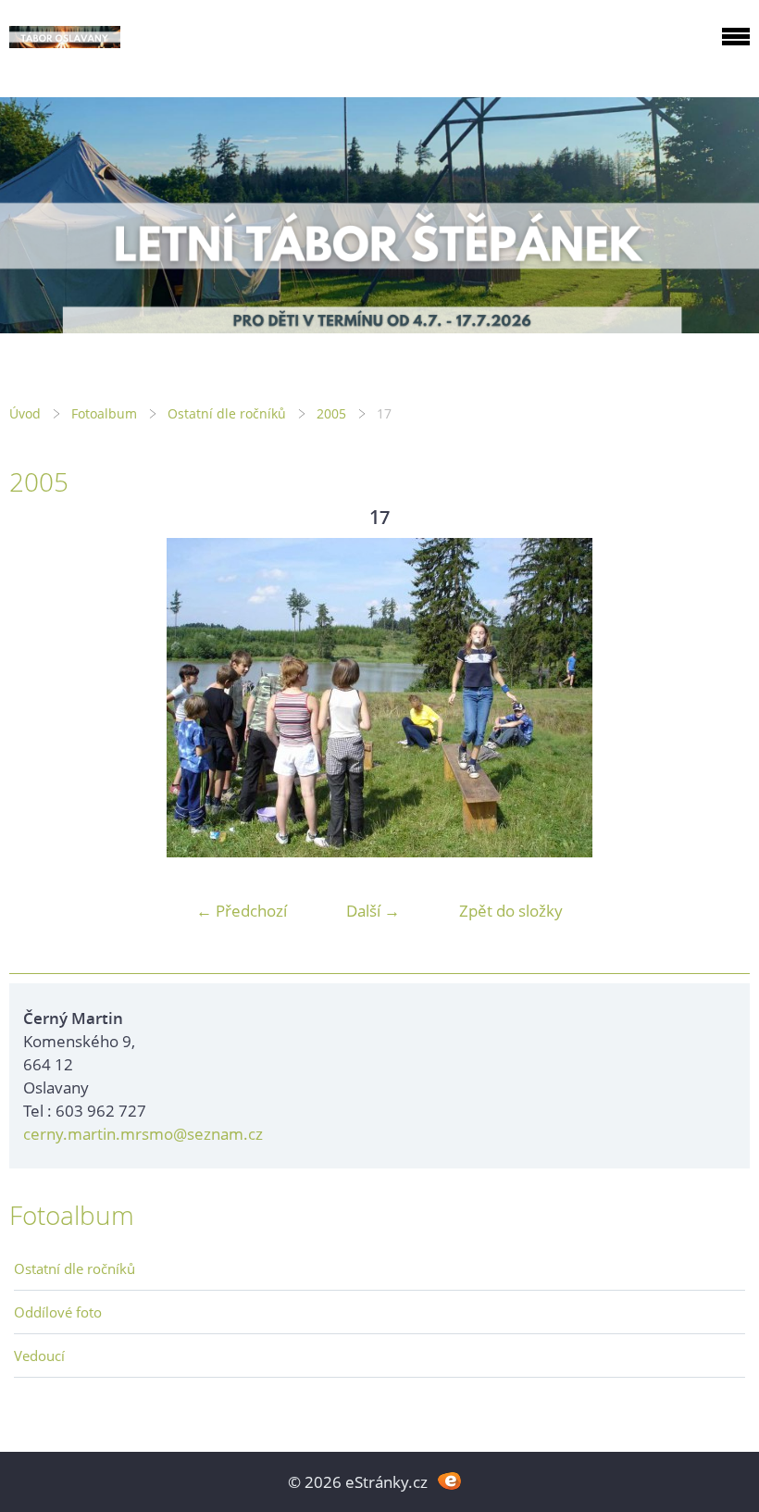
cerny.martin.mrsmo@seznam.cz (143, 1133)
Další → (373, 910)
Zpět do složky (511, 910)
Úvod (25, 413)
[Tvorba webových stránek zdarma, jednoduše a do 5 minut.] (449, 1480)
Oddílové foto (58, 1312)
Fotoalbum (104, 413)
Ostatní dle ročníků (227, 413)
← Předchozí (241, 910)
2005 (331, 413)
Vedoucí (39, 1355)
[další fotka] (719, 697)
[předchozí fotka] (39, 697)
